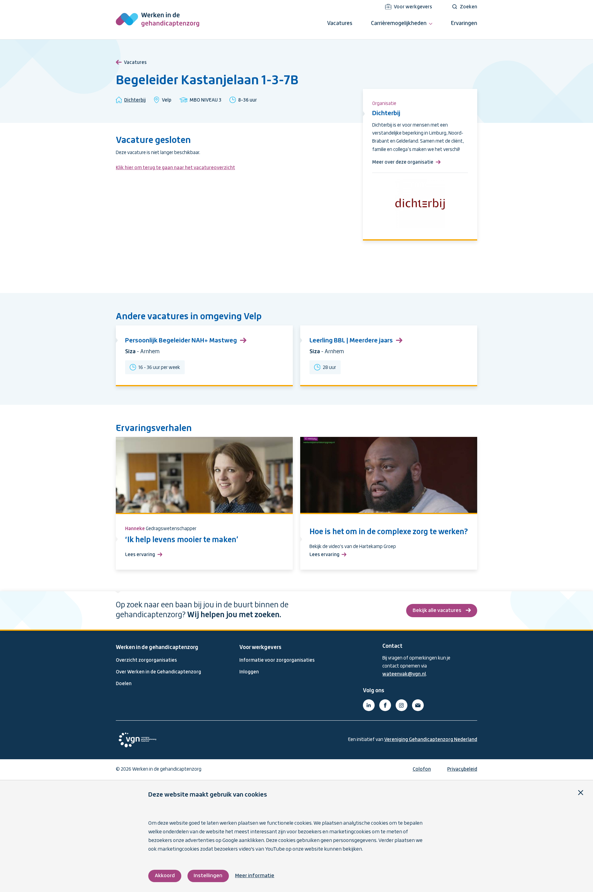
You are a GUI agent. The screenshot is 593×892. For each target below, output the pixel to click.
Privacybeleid (462, 769)
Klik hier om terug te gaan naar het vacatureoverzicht (175, 168)
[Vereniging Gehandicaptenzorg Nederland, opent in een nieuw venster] (137, 740)
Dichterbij (135, 100)
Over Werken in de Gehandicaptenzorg (158, 672)
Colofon (422, 769)
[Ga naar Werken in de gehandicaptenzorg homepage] (157, 19)
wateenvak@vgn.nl (404, 674)
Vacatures (135, 63)
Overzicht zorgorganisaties (146, 660)
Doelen (124, 684)
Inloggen (249, 672)
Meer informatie (254, 875)
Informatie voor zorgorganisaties (277, 660)
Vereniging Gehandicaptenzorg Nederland (430, 740)
